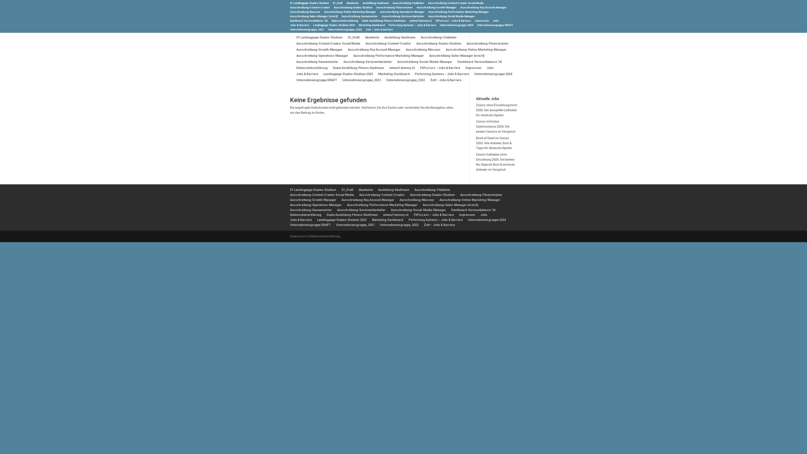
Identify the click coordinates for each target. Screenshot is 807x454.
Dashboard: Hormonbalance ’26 (309, 21)
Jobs (496, 21)
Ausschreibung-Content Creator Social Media (455, 3)
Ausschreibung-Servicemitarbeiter (403, 16)
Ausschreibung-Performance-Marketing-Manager (458, 12)
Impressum (482, 21)
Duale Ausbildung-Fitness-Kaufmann (384, 21)
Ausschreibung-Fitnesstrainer (394, 7)
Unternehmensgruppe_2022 (345, 29)
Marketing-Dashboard (372, 25)
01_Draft (338, 3)
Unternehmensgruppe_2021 (307, 29)
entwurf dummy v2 (420, 21)
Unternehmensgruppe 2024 (456, 25)
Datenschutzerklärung (344, 21)
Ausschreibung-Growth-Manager (436, 7)
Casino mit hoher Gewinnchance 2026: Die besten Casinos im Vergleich (496, 126)
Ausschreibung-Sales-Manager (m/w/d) (314, 16)
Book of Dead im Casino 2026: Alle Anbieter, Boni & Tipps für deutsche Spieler (494, 143)
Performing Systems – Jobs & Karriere (412, 25)
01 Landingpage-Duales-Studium (309, 3)
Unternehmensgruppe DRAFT (495, 25)
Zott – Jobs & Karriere (379, 29)
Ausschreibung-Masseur (305, 12)
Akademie (352, 3)
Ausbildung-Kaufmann (376, 3)
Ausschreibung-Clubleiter (408, 3)
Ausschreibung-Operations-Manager (402, 12)
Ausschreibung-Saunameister (360, 16)
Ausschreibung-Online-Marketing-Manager (350, 12)
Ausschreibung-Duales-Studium (353, 7)
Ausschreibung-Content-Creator (310, 7)
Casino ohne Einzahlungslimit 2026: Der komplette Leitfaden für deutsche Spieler (496, 110)
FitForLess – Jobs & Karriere (453, 21)
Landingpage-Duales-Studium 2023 (334, 25)
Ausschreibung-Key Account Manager (483, 7)
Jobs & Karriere (299, 25)
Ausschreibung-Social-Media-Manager (451, 16)
